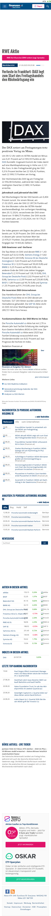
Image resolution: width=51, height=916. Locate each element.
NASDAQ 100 (42, 895)
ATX (37, 1)
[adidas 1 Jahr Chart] (44, 592)
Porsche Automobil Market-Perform (25, 521)
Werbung (27, 903)
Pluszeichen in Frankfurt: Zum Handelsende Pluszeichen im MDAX (31, 474)
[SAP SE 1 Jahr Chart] (44, 626)
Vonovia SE (7, 643)
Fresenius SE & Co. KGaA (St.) (14, 614)
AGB (33, 907)
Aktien (30, 369)
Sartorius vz (12, 279)
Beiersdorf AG (8, 601)
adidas (5, 592)
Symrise (43, 282)
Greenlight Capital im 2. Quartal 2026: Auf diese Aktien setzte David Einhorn (30, 694)
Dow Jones (32, 895)
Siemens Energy (32, 254)
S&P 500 (30, 898)
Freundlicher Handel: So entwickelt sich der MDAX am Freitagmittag (31, 428)
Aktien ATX (8, 895)
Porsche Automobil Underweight (24, 513)
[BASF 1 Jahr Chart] (44, 597)
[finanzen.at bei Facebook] (7, 892)
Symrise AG (7, 639)
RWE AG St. (7, 622)
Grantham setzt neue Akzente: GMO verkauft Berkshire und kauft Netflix (30, 681)
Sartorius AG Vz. (9, 631)
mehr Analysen (44, 502)
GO (44, 543)
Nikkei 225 (22, 898)
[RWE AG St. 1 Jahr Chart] (45, 622)
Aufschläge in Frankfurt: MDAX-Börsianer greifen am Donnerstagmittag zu (31, 457)
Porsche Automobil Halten (22, 525)
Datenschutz (16, 907)
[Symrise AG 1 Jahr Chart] (45, 639)
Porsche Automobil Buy (20, 517)
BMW (4, 267)
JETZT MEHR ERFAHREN (25, 879)
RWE (37, 251)
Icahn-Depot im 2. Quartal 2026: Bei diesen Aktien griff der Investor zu (30, 700)
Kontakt (10, 903)
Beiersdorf (7, 273)
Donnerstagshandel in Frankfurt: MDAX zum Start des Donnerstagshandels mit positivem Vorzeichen (31, 467)
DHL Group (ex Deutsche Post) (15, 609)
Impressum (18, 903)
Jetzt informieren (25, 844)
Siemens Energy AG (10, 635)
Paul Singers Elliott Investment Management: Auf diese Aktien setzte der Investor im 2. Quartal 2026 (31, 673)
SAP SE (32, 303)
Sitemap (7, 907)
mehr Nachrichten (43, 416)
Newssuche (8, 538)
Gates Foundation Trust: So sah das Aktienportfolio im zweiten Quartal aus (30, 687)
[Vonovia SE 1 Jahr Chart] (45, 643)
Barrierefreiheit (38, 903)
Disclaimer (27, 907)
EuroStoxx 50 (22, 895)
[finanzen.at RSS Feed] (13, 892)
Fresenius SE (8, 264)
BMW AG (6, 605)
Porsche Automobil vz (16, 323)
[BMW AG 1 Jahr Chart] (44, 605)
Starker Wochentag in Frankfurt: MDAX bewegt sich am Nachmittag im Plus (30, 449)
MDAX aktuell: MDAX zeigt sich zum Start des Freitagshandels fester (31, 436)
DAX (4, 162)
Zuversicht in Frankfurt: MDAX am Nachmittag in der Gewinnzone (31, 481)
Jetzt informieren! (42, 377)
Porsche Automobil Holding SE (15, 618)
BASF (4, 282)
